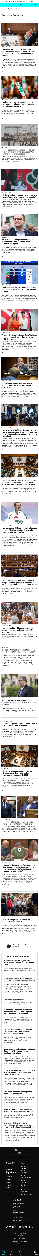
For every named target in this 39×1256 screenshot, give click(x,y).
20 (25, 946)
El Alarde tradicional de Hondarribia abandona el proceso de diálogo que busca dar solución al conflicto (18, 1012)
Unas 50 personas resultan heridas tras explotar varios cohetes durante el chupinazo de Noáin (19, 1072)
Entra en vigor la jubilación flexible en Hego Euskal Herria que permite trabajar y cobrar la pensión (18, 1031)
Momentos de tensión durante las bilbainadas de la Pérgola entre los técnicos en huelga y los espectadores (19, 1125)
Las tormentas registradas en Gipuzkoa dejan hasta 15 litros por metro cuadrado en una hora (19, 1051)
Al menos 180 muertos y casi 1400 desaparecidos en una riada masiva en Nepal (19, 963)
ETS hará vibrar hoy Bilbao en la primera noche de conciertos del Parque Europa (19, 980)
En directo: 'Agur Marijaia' (14, 1000)
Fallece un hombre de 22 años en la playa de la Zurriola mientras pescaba (19, 1110)
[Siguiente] (34, 1)
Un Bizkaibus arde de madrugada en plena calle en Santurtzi (18, 1093)
